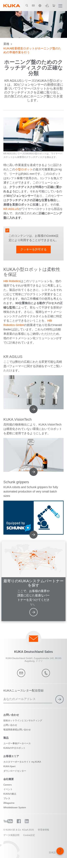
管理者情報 (43, 829)
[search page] (27, 5)
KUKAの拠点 (9, 793)
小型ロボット (24, 169)
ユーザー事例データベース (17, 743)
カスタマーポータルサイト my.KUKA (22, 761)
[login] (47, 5)
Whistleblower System (14, 807)
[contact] (33, 5)
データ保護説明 (11, 835)
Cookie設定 (29, 835)
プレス (6, 798)
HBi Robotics (11, 281)
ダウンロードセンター (14, 771)
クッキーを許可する (33, 249)
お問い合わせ (10, 725)
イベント (8, 789)
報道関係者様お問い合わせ (17, 729)
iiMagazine (8, 803)
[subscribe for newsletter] (59, 699)
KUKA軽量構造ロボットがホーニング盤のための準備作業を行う (32, 50)
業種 (6, 44)
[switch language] (40, 5)
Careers (7, 784)
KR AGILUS (11, 209)
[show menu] (60, 5)
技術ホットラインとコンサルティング (22, 720)
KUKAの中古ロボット (14, 748)
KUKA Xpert (9, 766)
